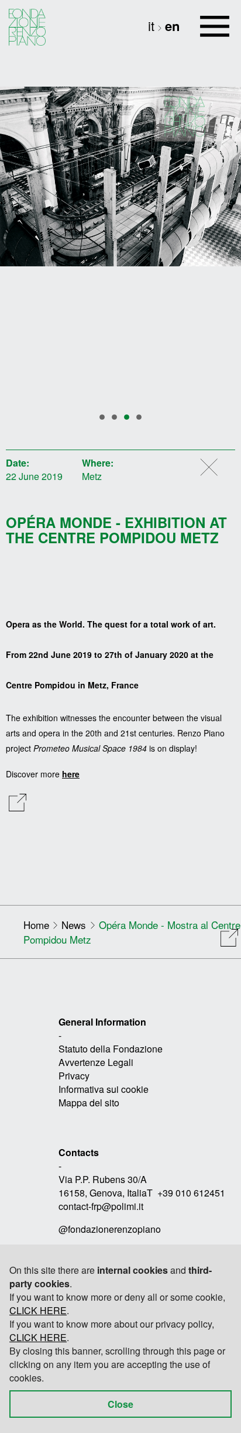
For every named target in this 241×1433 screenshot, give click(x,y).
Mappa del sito (88, 1102)
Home (36, 924)
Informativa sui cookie (103, 1089)
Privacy (73, 1075)
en (172, 25)
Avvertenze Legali (95, 1062)
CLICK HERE (38, 1310)
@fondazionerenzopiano (109, 1229)
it (153, 25)
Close (120, 1404)
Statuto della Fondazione (110, 1048)
